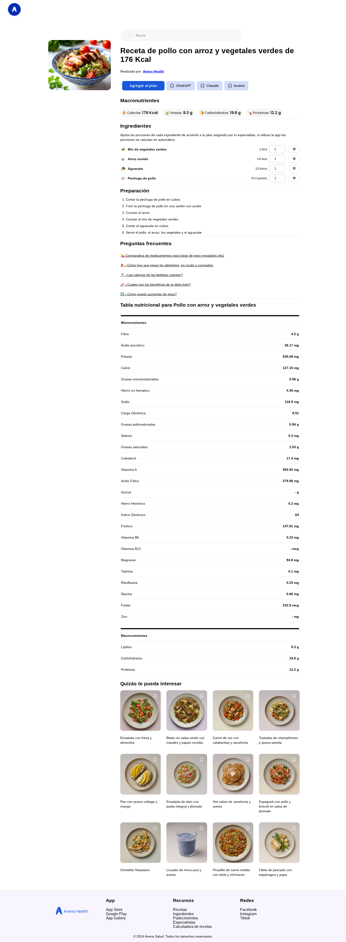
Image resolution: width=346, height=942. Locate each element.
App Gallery (116, 918)
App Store (114, 910)
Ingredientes (183, 914)
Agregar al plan (143, 85)
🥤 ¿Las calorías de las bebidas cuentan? (151, 275)
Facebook (248, 910)
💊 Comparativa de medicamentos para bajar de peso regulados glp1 (172, 255)
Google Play (116, 914)
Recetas (180, 910)
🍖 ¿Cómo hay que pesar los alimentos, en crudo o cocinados (166, 265)
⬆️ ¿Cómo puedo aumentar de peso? (148, 294)
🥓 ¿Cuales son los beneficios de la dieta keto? (155, 284)
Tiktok (245, 918)
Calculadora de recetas (192, 927)
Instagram (248, 914)
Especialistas (184, 922)
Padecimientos (185, 918)
